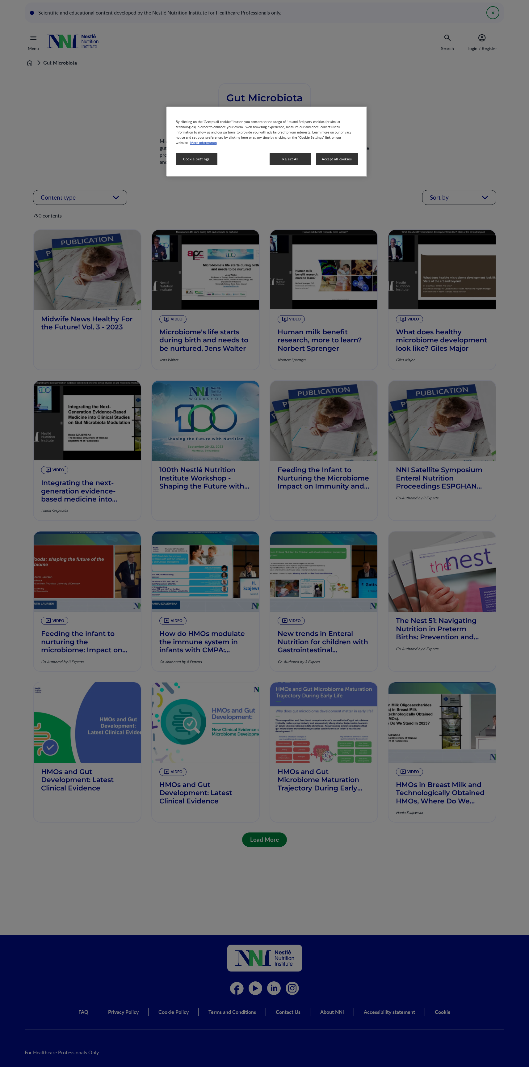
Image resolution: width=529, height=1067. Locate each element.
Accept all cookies (337, 159)
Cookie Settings (196, 159)
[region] (266, 141)
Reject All (290, 159)
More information (203, 142)
